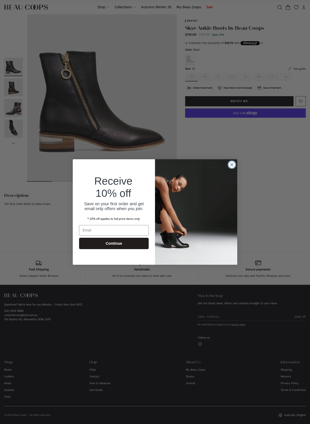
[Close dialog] (232, 164)
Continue (114, 243)
